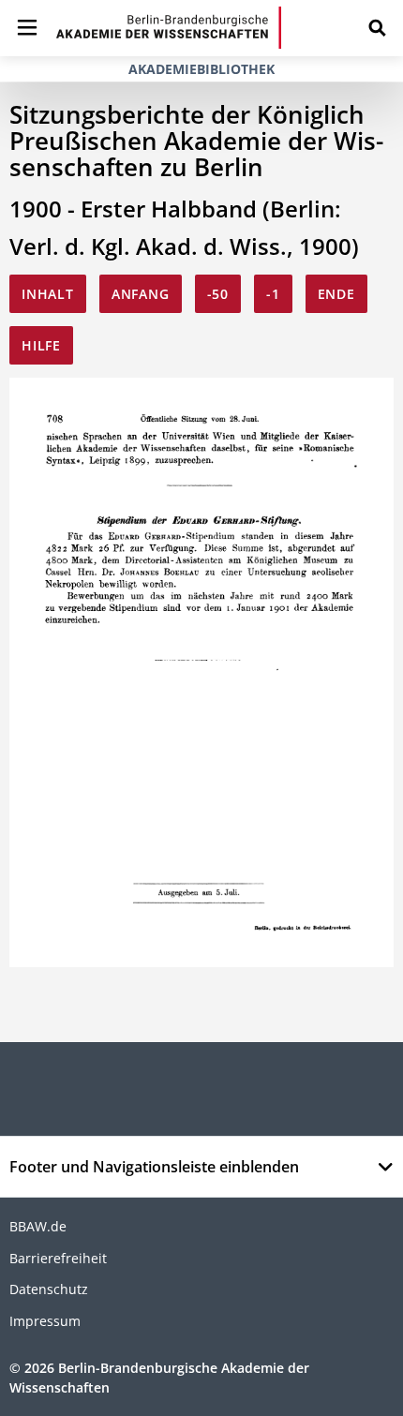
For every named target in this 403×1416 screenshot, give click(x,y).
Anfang (141, 294)
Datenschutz (48, 1289)
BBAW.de (38, 1226)
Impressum (45, 1321)
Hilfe (41, 345)
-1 (273, 294)
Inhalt (48, 294)
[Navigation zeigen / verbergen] (27, 27)
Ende (336, 294)
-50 (218, 294)
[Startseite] (168, 27)
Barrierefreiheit (58, 1258)
